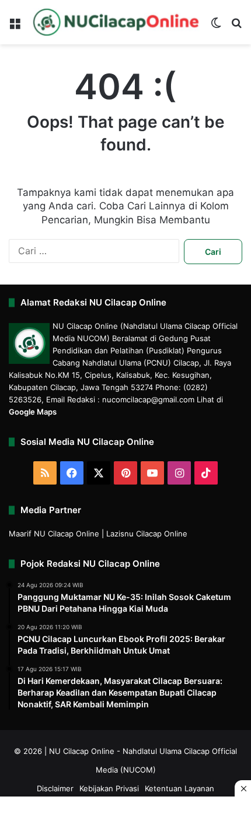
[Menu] (14, 26)
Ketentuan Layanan (179, 788)
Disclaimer (55, 788)
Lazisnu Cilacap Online (146, 533)
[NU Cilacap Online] (115, 22)
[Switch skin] (216, 26)
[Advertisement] (125, 813)
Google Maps (33, 411)
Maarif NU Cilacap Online (54, 533)
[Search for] (236, 26)
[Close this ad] (243, 788)
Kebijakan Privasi (109, 788)
